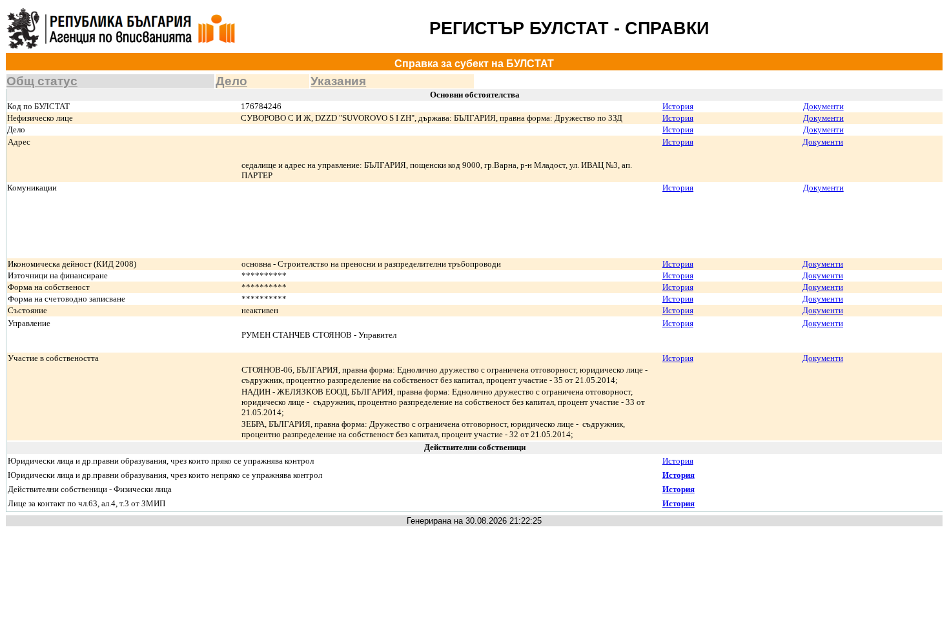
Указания (338, 81)
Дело (231, 81)
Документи (823, 106)
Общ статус (41, 81)
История (677, 106)
